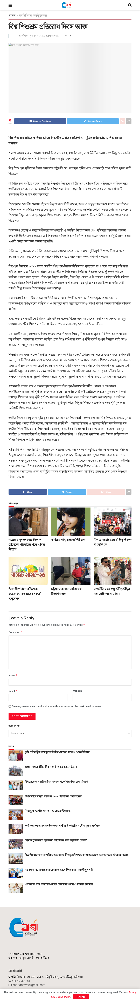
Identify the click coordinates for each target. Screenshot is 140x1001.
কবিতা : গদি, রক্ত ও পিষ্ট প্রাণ (68, 539)
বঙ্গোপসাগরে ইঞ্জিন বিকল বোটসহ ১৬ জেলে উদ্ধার (51, 767)
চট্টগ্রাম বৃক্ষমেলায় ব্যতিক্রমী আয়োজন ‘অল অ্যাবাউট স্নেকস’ (56, 840)
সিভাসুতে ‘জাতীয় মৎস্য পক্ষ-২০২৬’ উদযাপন (48, 811)
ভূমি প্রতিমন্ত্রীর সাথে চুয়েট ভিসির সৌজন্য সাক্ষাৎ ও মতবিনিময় (57, 752)
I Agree (81, 996)
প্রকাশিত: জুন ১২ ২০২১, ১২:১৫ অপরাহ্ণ (39, 36)
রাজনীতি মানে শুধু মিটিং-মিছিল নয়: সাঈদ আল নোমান (112, 591)
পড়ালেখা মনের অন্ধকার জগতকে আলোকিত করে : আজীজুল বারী (59, 870)
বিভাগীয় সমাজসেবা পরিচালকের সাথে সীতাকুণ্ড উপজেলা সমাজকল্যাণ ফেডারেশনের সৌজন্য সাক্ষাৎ (77, 855)
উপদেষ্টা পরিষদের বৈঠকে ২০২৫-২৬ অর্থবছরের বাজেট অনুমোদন (25, 594)
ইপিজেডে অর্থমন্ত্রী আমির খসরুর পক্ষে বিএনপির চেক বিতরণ (56, 782)
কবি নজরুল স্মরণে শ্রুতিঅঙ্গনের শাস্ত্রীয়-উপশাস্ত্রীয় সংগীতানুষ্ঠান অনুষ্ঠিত (62, 826)
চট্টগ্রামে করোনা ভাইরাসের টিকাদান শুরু (66, 591)
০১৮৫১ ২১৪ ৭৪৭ (21, 981)
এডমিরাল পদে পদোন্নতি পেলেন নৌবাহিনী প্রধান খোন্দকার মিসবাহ (59, 884)
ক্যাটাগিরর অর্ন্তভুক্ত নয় (33, 15)
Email (13, 691)
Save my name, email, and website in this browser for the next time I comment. (57, 706)
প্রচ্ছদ (12, 15)
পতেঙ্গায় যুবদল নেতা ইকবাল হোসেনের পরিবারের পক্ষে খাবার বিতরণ (27, 544)
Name (13, 675)
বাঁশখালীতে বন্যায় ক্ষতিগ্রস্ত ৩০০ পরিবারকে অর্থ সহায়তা (53, 796)
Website (77, 691)
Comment (15, 632)
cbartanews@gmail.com (28, 985)
